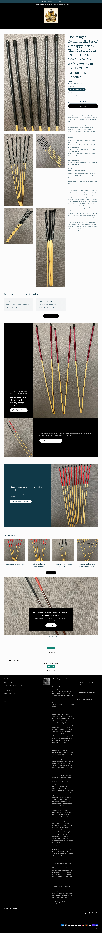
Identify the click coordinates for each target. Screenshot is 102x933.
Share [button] (71, 111)
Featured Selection (51, 316)
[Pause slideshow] (56, 636)
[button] (6, 15)
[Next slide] (52, 636)
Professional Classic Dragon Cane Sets (39, 565)
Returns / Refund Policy (45, 307)
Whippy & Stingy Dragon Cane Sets (63, 565)
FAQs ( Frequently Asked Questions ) (13, 685)
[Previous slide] (45, 636)
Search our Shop (8, 682)
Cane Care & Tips (8, 688)
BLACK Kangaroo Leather (77, 89)
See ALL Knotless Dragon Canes (51, 440)
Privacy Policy (7, 696)
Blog (5, 701)
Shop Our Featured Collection (20, 501)
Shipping (70, 83)
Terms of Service (8, 698)
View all (51, 572)
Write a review (51, 648)
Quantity (70, 92)
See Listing (51, 625)
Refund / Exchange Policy (10, 693)
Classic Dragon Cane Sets (15, 564)
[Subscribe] (31, 913)
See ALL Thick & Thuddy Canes (17, 410)
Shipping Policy (10, 307)
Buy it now (83, 106)
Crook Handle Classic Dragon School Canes (87, 565)
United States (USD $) (11, 927)
